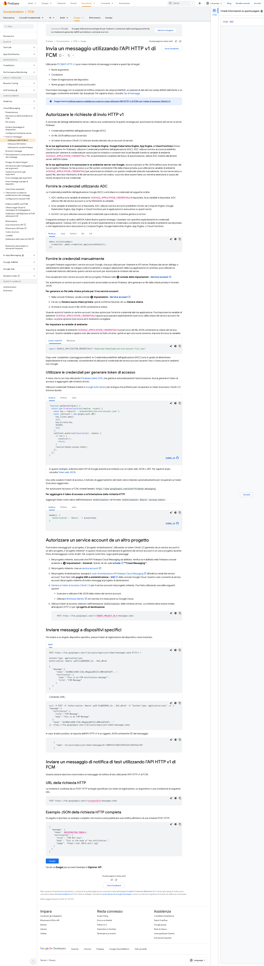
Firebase (49, 41)
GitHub (43, 933)
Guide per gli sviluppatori (51, 916)
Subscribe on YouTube (106, 929)
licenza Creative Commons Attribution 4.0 (138, 891)
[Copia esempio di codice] (180, 239)
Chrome (87, 949)
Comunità (105, 3)
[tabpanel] (114, 244)
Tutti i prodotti (141, 949)
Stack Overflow (160, 920)
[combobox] (181, 3)
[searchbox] (18, 26)
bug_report (261, 11)
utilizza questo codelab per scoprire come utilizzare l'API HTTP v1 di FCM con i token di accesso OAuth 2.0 (119, 101)
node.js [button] (51, 397)
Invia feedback (172, 48)
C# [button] (90, 233)
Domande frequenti (162, 938)
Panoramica (8, 17)
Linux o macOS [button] (55, 340)
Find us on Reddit (104, 920)
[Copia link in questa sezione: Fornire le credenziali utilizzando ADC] (110, 186)
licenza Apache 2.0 (66, 894)
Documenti (87, 3)
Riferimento (95, 17)
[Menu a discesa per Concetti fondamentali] (43, 17)
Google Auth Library (96, 387)
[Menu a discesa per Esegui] (51, 3)
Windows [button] (71, 340)
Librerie (43, 929)
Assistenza (124, 3)
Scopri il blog (102, 916)
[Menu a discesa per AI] (54, 17)
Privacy (52, 960)
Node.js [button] (52, 233)
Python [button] (73, 233)
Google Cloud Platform (119, 949)
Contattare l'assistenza (164, 916)
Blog (229, 3)
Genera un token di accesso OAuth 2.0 (70, 585)
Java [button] (63, 233)
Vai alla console (243, 3)
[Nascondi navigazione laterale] (33, 961)
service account (90, 568)
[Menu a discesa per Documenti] (95, 3)
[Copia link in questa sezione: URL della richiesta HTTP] (89, 783)
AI (50, 17)
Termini (43, 960)
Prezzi (74, 3)
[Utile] (176, 41)
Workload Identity (75, 599)
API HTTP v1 (66, 64)
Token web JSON (66, 472)
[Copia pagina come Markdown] (68, 55)
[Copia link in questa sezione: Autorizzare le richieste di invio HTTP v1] (126, 115)
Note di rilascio (160, 929)
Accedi (257, 3)
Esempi (108, 17)
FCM (31, 12)
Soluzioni (61, 3)
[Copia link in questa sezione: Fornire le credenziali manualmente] (107, 259)
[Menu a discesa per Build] (36, 3)
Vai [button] (82, 233)
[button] (16, 47)
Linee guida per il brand (164, 933)
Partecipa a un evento (106, 933)
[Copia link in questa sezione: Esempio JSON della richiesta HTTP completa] (124, 812)
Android (74, 949)
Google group (160, 924)
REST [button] (50, 644)
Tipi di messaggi (132, 93)
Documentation (13, 12)
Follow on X (102, 924)
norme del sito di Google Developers (117, 894)
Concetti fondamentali (29, 17)
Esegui (45, 3)
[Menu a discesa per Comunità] (113, 3)
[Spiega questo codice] (171, 239)
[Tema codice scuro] (175, 239)
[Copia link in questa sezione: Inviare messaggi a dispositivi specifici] (124, 630)
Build (30, 3)
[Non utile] (180, 41)
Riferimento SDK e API (49, 920)
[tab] (52, 233)
